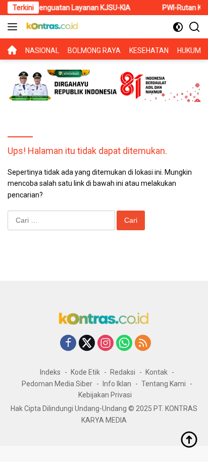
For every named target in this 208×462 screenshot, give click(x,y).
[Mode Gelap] (178, 27)
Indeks (50, 372)
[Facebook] (68, 343)
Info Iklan (116, 384)
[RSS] (143, 343)
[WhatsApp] (124, 343)
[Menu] (14, 26)
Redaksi (122, 372)
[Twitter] (87, 343)
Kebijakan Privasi (105, 395)
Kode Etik (85, 372)
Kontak (156, 372)
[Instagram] (105, 343)
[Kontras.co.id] (51, 26)
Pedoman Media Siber (57, 384)
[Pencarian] (194, 27)
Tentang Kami (163, 384)
